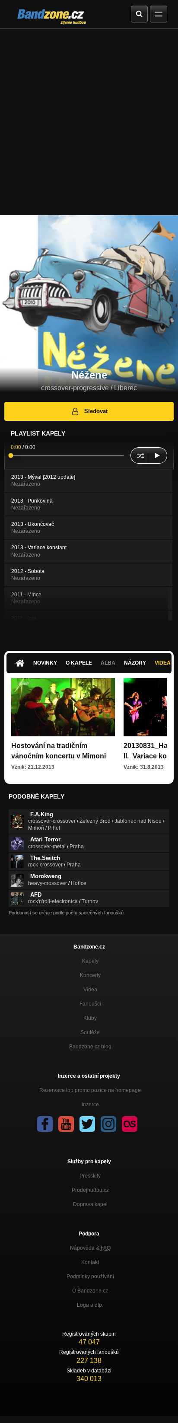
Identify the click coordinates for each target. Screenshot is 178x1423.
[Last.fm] (129, 1124)
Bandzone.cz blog (90, 1047)
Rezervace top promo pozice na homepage (90, 1090)
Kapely (90, 961)
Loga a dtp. (90, 1305)
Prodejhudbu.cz (90, 1190)
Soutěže (90, 1032)
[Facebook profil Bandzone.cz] (45, 1124)
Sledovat (96, 411)
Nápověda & (90, 1248)
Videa (90, 990)
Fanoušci (90, 1004)
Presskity (90, 1176)
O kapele (79, 663)
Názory (135, 663)
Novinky (45, 663)
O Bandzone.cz (90, 1291)
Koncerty (90, 975)
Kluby (90, 1018)
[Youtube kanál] (66, 1124)
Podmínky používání (90, 1276)
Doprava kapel (90, 1204)
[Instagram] (108, 1124)
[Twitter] (87, 1124)
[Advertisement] (89, 122)
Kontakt (90, 1262)
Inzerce (90, 1104)
